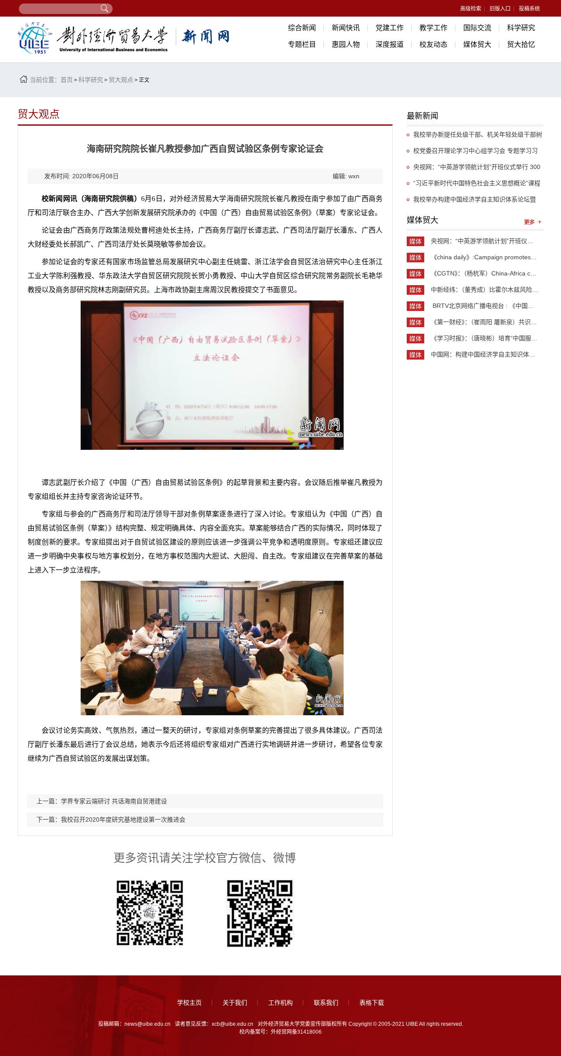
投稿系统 (529, 9)
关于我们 (235, 1002)
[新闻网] (125, 38)
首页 (66, 79)
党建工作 (390, 28)
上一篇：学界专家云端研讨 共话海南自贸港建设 (101, 801)
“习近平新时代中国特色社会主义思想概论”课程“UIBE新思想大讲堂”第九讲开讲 (473, 185)
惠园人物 (346, 44)
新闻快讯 (346, 28)
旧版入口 (500, 9)
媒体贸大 (477, 44)
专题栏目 (302, 44)
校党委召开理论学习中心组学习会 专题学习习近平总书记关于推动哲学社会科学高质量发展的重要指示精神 (474, 153)
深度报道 (390, 44)
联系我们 (326, 1002)
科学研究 (521, 28)
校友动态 (433, 44)
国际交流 (477, 28)
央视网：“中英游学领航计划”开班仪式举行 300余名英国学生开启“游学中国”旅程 (473, 169)
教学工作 (433, 28)
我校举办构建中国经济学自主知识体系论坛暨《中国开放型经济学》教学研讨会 (471, 202)
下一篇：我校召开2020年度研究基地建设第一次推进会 (110, 819)
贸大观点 (121, 79)
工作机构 (280, 1002)
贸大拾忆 (521, 44)
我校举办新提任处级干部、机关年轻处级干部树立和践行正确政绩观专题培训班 (474, 137)
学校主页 (189, 1002)
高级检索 (470, 9)
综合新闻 (302, 28)
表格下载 (371, 1002)
